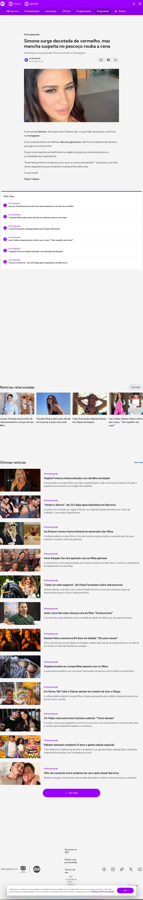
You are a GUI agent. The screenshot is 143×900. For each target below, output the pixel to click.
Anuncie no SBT (71, 851)
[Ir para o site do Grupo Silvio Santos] (15, 869)
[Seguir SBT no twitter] (131, 869)
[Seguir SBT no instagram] (113, 869)
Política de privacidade (71, 861)
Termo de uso (70, 871)
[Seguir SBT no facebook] (104, 869)
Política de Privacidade (103, 891)
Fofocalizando (32, 34)
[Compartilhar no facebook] (108, 60)
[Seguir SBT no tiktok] (122, 869)
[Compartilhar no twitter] (115, 60)
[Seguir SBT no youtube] (140, 869)
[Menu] (140, 4)
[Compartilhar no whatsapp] (101, 60)
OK (125, 890)
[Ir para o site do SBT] (36, 869)
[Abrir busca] (134, 4)
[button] (17, 412)
